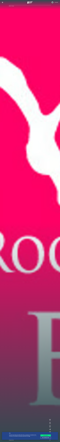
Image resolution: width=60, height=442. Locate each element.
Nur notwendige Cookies (45, 437)
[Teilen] (50, 429)
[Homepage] (30, 2)
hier (29, 436)
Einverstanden (45, 435)
